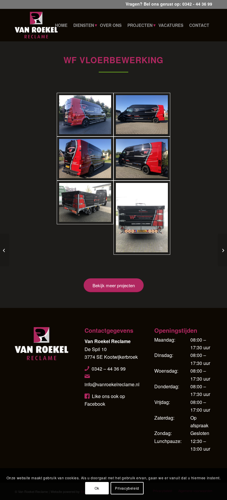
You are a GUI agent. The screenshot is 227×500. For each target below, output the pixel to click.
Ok (97, 488)
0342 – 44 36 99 (109, 368)
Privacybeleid (127, 488)
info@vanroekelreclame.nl (112, 384)
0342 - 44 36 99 (197, 4)
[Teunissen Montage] (222, 250)
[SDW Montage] (4, 250)
